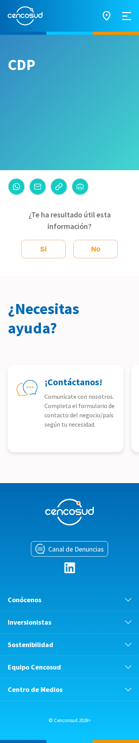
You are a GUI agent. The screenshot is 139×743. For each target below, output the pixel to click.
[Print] (80, 186)
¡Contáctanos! (73, 382)
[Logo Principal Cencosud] (25, 16)
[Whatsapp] (16, 186)
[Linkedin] (69, 567)
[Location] (106, 16)
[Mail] (37, 186)
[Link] (59, 186)
